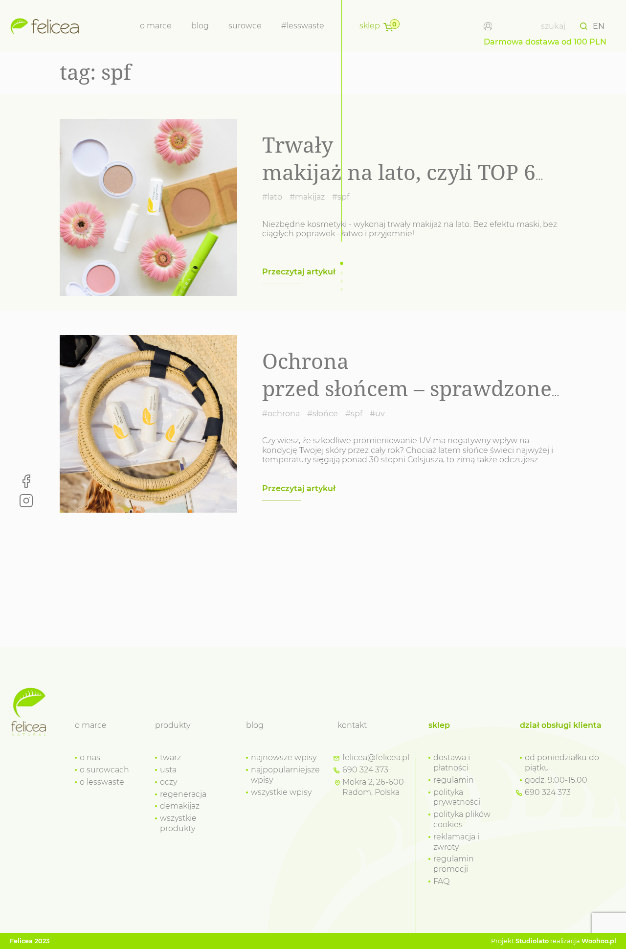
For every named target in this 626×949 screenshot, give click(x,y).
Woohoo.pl (598, 941)
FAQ (441, 881)
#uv (377, 413)
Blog (200, 25)
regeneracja (183, 794)
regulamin (453, 780)
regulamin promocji (453, 864)
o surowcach (104, 769)
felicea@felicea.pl (375, 757)
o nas (90, 757)
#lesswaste (302, 25)
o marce (156, 25)
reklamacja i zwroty (456, 842)
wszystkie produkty (178, 823)
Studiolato (532, 941)
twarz (170, 757)
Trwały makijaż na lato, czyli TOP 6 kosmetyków (399, 172)
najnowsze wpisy (283, 757)
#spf (340, 197)
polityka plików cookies (462, 819)
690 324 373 (365, 769)
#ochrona (281, 413)
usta (168, 769)
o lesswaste (102, 782)
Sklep (369, 25)
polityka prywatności (456, 797)
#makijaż (307, 197)
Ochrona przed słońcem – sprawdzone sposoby (407, 388)
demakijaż (180, 806)
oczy (168, 782)
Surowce (245, 25)
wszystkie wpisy (281, 792)
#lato (272, 197)
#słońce (322, 413)
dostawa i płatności (451, 762)
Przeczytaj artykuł (298, 271)
